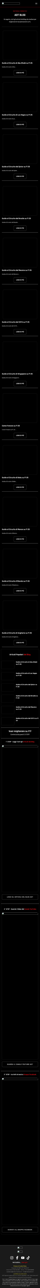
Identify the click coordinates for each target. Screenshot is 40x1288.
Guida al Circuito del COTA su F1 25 (27, 719)
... (15, 67)
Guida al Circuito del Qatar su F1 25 (26, 685)
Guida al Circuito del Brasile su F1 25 (27, 697)
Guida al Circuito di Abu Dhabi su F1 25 (26, 663)
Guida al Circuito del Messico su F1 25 (26, 708)
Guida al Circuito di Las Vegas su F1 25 (26, 674)
